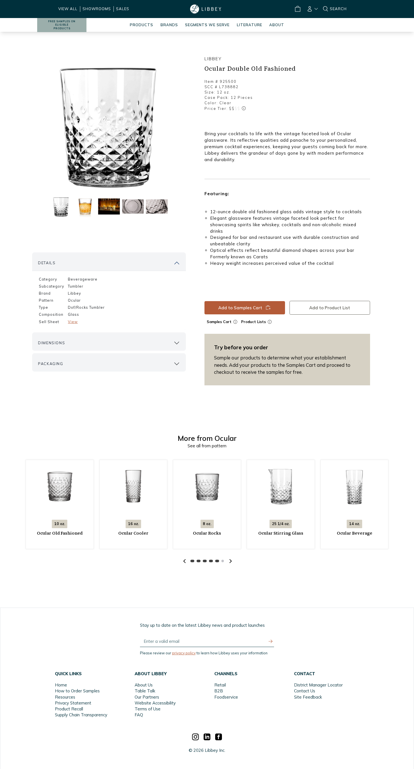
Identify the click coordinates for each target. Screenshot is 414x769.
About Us (144, 685)
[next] (229, 561)
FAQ (139, 714)
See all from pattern (207, 445)
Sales (122, 8)
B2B (218, 691)
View (73, 321)
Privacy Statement (73, 703)
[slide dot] (61, 206)
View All (67, 8)
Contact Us (304, 691)
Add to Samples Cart (240, 307)
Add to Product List (330, 307)
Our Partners (147, 697)
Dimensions (51, 343)
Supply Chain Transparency (81, 714)
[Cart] (297, 9)
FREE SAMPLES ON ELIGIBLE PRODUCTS (61, 25)
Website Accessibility (155, 703)
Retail (220, 685)
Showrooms (97, 8)
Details (46, 263)
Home (61, 685)
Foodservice (226, 697)
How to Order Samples (77, 691)
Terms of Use (148, 709)
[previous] (184, 561)
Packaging (50, 363)
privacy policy (184, 653)
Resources (65, 697)
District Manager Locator (318, 685)
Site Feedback (308, 697)
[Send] (270, 641)
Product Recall (69, 709)
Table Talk (145, 691)
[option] (109, 124)
